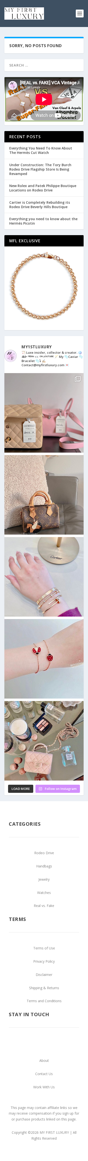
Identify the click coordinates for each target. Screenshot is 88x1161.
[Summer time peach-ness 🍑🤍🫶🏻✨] (44, 741)
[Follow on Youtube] (34, 1044)
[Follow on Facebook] (54, 1044)
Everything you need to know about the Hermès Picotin (43, 221)
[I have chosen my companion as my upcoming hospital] (44, 495)
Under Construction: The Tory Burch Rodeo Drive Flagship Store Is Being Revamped (40, 169)
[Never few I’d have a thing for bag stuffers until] (44, 413)
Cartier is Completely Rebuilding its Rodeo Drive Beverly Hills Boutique (39, 204)
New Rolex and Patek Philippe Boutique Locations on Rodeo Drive (42, 187)
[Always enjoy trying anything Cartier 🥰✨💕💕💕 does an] (44, 577)
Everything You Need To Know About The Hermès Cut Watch (40, 150)
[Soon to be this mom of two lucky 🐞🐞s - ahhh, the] (44, 659)
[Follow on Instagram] (44, 1044)
